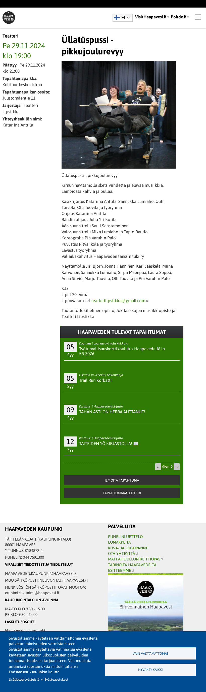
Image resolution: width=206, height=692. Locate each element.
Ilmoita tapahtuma (122, 480)
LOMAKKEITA (119, 542)
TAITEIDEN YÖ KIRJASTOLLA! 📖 (108, 443)
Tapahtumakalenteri (122, 493)
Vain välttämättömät (150, 653)
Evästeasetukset (56, 679)
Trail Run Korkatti (95, 380)
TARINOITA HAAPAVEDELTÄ (132, 564)
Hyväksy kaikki (150, 670)
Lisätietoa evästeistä (24, 679)
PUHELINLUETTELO (125, 536)
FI (123, 17)
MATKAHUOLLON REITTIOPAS (134, 559)
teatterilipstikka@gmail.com (118, 300)
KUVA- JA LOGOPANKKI (128, 548)
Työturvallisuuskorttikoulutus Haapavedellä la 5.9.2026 (122, 351)
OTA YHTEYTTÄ (121, 553)
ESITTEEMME (119, 570)
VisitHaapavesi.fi (150, 16)
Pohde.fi (178, 16)
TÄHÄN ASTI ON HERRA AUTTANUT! (112, 411)
